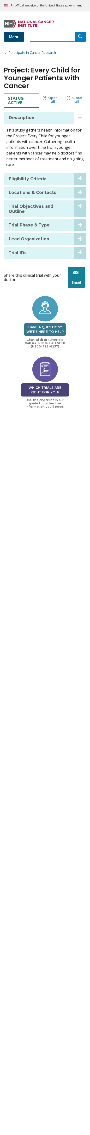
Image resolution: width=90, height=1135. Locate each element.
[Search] (80, 37)
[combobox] (52, 37)
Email (78, 284)
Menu (14, 36)
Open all (50, 99)
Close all (74, 99)
